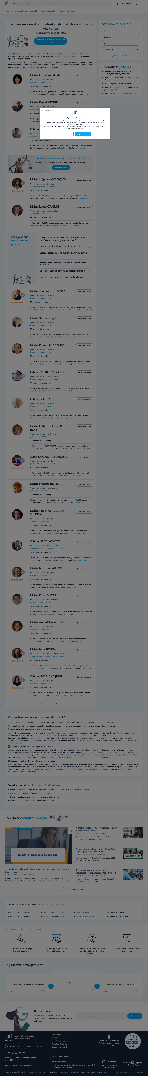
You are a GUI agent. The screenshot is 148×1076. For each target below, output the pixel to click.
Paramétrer (66, 134)
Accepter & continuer (83, 134)
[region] (75, 123)
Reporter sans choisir (47, 110)
